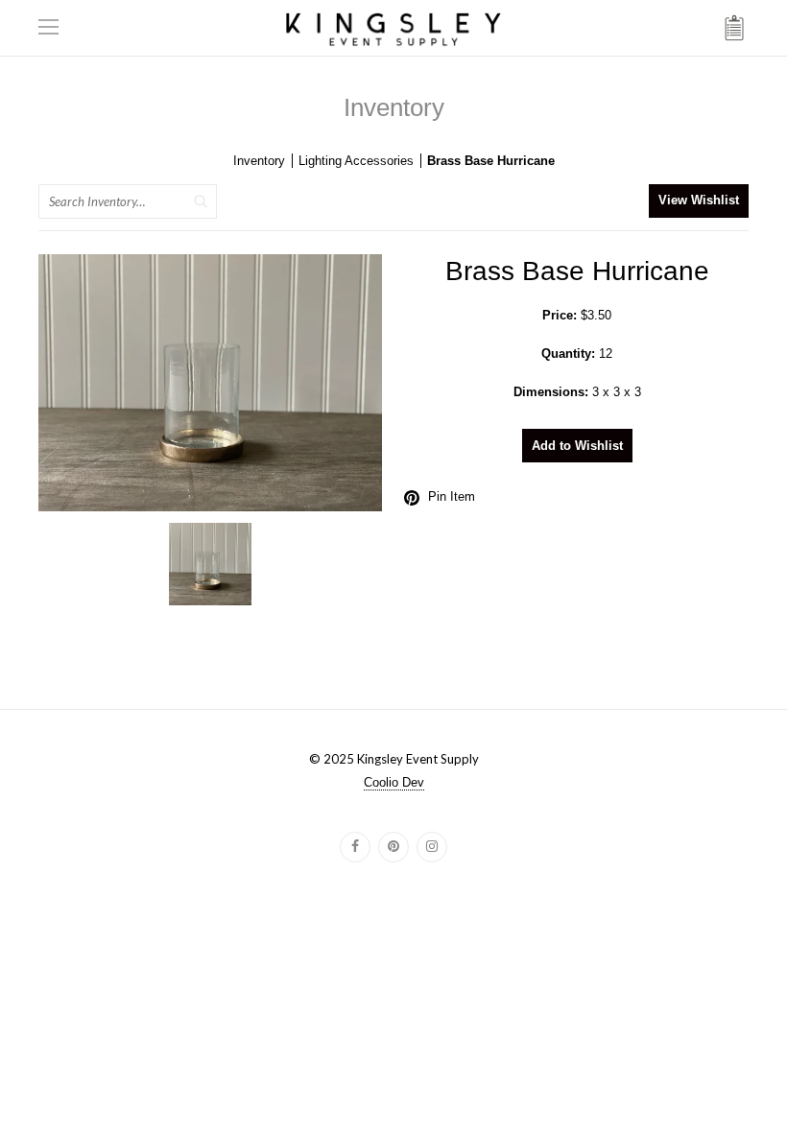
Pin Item (451, 496)
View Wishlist (698, 200)
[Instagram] (432, 847)
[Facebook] (355, 847)
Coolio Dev (394, 782)
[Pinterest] (393, 847)
